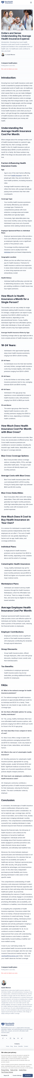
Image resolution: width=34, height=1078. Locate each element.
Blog (11, 1046)
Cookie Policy (22, 1070)
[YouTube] (18, 1038)
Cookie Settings (17, 1075)
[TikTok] (21, 1038)
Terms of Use (14, 1070)
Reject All (6, 1075)
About (15, 1046)
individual (7, 252)
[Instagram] (10, 1038)
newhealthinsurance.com (10, 956)
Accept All (28, 1075)
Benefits (20, 1046)
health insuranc (16, 175)
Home (7, 1046)
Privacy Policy (5, 1070)
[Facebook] (2, 1038)
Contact (26, 1046)
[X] (6, 1038)
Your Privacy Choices (7, 1072)
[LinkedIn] (14, 1038)
